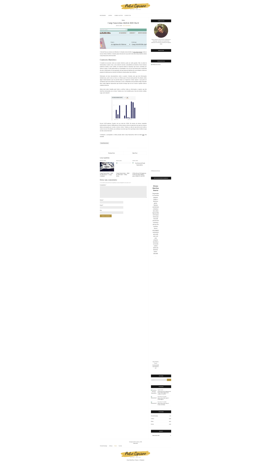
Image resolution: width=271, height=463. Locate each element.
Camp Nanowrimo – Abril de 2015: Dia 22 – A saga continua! (106, 174)
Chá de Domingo (154, 415)
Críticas (152, 418)
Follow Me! (135, 443)
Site (101, 210)
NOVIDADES (103, 15)
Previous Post (111, 153)
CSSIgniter (141, 460)
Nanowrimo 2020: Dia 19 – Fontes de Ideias (163, 404)
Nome (102, 200)
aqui (143, 134)
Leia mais (156, 253)
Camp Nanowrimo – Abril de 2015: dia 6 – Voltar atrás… (122, 174)
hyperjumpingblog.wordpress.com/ (155, 366)
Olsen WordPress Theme (132, 460)
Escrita (152, 424)
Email (101, 205)
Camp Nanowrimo (104, 143)
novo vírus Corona (137, 52)
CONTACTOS (127, 15)
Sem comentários (127, 25)
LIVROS (110, 15)
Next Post (135, 153)
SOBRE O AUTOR (119, 15)
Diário (123, 20)
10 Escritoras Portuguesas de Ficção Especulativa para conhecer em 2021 (139, 174)
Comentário (103, 185)
